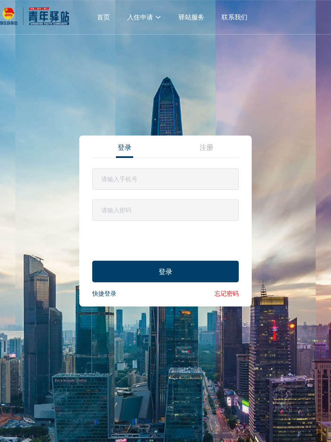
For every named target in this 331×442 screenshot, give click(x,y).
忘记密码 (227, 293)
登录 (165, 271)
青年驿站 (34, 17)
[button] (144, 17)
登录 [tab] (124, 147)
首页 (103, 17)
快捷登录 (104, 293)
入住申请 (140, 17)
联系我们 (234, 17)
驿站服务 (191, 17)
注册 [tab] (206, 147)
